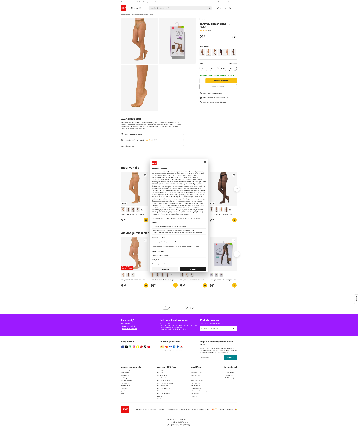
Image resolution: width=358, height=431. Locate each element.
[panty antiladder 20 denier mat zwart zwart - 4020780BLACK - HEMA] (133, 275)
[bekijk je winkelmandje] (234, 8)
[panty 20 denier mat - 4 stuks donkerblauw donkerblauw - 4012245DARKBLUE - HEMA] (138, 209)
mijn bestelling (127, 323)
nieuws (159, 399)
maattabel (233, 63)
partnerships (195, 393)
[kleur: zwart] (233, 52)
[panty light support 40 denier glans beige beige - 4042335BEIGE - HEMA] (211, 275)
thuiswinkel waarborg (226, 409)
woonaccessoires (126, 380)
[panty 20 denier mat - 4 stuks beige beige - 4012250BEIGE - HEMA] (123, 209)
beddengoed (125, 378)
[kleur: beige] (208, 52)
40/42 (213, 68)
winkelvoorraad (218, 87)
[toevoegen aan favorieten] (234, 37)
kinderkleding (125, 372)
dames (128, 14)
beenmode (135, 14)
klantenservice (195, 385)
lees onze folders (162, 375)
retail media (194, 396)
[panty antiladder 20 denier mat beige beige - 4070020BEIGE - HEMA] (123, 275)
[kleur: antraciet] (202, 52)
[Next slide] (237, 189)
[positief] (187, 308)
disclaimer (153, 409)
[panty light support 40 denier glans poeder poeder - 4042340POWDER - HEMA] (216, 275)
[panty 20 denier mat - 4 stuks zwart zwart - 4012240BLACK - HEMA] (211, 209)
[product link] (134, 189)
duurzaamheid (195, 375)
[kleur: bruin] (214, 52)
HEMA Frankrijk (228, 375)
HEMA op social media (163, 380)
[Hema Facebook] (122, 347)
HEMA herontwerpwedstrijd (165, 383)
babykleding (125, 375)
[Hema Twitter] (126, 347)
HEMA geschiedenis (197, 380)
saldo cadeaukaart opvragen (200, 391)
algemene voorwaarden (188, 409)
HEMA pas (160, 372)
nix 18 (208, 409)
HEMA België (228, 370)
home (123, 14)
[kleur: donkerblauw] (221, 52)
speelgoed (124, 388)
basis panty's (150, 14)
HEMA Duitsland (229, 372)
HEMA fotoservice (162, 385)
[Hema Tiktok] (145, 347)
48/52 (232, 68)
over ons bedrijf (196, 370)
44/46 (223, 68)
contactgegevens (127, 146)
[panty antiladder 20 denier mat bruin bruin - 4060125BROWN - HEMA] (128, 275)
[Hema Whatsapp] (130, 347)
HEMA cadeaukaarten (163, 388)
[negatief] (192, 308)
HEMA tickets (161, 391)
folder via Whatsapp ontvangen (166, 378)
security (161, 409)
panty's (142, 14)
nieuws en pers (195, 378)
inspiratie (159, 396)
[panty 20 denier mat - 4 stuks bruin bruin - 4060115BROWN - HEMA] (133, 209)
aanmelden (230, 357)
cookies (201, 409)
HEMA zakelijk (195, 383)
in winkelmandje (222, 80)
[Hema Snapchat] (137, 347)
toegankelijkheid (172, 409)
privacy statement (141, 409)
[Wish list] (230, 8)
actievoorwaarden (196, 388)
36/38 (204, 68)
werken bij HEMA (196, 372)
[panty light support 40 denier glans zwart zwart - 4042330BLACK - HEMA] (221, 275)
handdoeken (125, 383)
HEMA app (160, 370)
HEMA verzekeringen (163, 393)
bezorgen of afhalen (129, 326)
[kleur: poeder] (227, 52)
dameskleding (125, 370)
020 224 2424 (165, 323)
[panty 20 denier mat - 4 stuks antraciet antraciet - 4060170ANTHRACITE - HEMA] (128, 209)
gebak (123, 391)
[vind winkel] (234, 328)
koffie (122, 393)
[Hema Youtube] (148, 347)
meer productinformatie (133, 134)
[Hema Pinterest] (141, 347)
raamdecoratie (125, 385)
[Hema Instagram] (134, 347)
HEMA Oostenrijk (229, 378)
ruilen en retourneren (129, 329)
